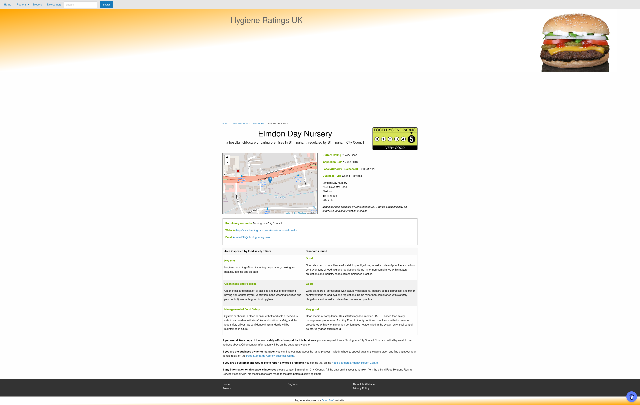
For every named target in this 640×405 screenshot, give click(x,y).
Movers (37, 4)
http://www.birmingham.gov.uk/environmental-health (266, 230)
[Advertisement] (320, 96)
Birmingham (258, 123)
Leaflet (287, 213)
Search (226, 388)
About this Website (363, 384)
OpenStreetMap (300, 213)
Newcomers (54, 4)
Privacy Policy (360, 388)
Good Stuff (328, 400)
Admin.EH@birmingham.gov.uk (251, 237)
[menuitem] (7, 4)
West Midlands (240, 123)
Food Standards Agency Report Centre (355, 363)
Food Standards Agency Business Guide (270, 356)
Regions (21, 4)
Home (7, 4)
